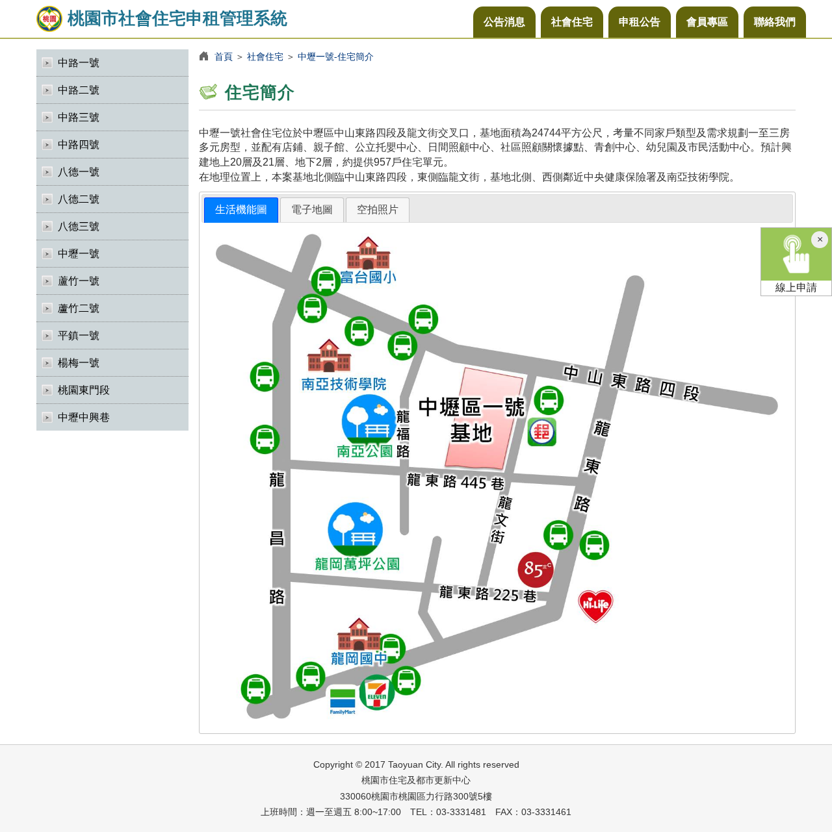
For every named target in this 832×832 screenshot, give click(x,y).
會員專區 (707, 21)
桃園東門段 (84, 390)
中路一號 (78, 62)
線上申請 (796, 287)
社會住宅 (572, 21)
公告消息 (504, 21)
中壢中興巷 (84, 417)
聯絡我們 (775, 21)
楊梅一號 (78, 362)
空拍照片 (377, 209)
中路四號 (78, 144)
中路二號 (78, 89)
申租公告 (639, 21)
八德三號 (78, 226)
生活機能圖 (241, 209)
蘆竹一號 (78, 280)
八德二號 (78, 199)
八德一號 (78, 171)
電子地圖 (312, 209)
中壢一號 (78, 253)
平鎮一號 (78, 335)
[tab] (241, 210)
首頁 (223, 56)
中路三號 (78, 117)
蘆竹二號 (78, 308)
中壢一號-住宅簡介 (336, 56)
